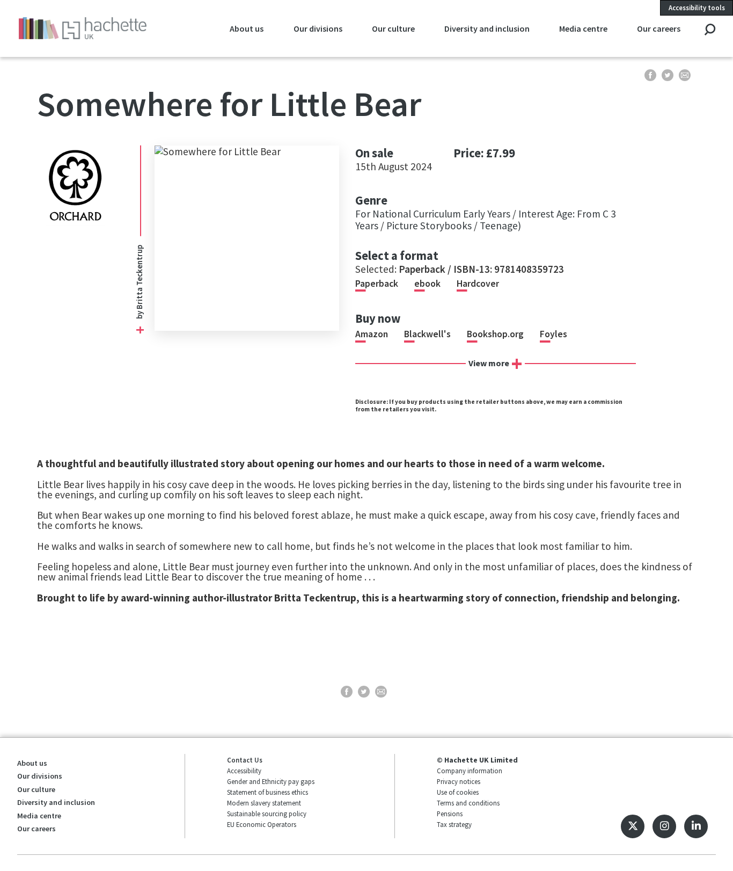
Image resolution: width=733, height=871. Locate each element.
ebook (427, 283)
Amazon (371, 334)
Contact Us (244, 760)
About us (246, 28)
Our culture (393, 28)
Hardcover (478, 283)
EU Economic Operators (261, 824)
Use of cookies (458, 792)
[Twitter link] (632, 826)
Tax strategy (454, 824)
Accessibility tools (697, 7)
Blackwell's (427, 334)
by (139, 314)
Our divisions (318, 28)
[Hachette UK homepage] (82, 28)
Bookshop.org (495, 334)
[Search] (709, 30)
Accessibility (244, 770)
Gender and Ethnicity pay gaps (270, 781)
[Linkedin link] (696, 826)
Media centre (583, 28)
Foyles (553, 334)
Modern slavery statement (264, 803)
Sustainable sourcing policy (266, 813)
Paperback (376, 283)
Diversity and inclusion (487, 28)
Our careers (658, 28)
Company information (469, 770)
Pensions (450, 813)
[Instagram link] (664, 826)
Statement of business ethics (267, 792)
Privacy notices (458, 781)
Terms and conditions (468, 803)
